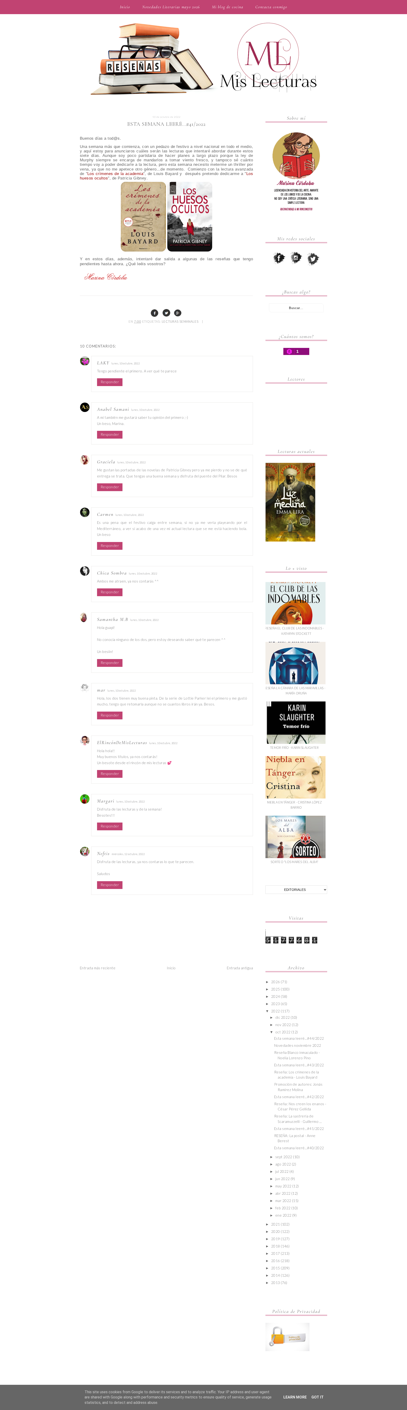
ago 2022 (283, 1164)
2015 (275, 1268)
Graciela (106, 462)
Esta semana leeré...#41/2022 (299, 1128)
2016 (275, 1261)
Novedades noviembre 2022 (297, 1045)
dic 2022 (282, 1017)
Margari (105, 801)
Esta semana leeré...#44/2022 (299, 1038)
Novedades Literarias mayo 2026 (171, 6)
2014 (275, 1275)
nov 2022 (283, 1025)
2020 (275, 1231)
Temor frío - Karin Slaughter (294, 748)
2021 (275, 1224)
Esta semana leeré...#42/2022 (299, 1097)
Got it (317, 1397)
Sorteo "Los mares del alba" (294, 862)
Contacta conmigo (271, 6)
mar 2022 (283, 1200)
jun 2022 (282, 1179)
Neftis (103, 853)
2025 (275, 989)
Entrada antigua (240, 968)
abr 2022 (283, 1193)
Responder (110, 382)
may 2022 (283, 1186)
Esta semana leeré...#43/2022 (299, 1065)
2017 (275, 1253)
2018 (275, 1246)
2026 (275, 982)
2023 (275, 1004)
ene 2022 (283, 1215)
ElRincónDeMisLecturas (122, 743)
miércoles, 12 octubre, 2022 (128, 854)
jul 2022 (282, 1171)
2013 (275, 1282)
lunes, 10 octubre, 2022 (125, 363)
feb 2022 (283, 1208)
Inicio (125, 6)
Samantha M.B (112, 619)
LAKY (103, 363)
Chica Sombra (112, 573)
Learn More (295, 1397)
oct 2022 (283, 1032)
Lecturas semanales (180, 321)
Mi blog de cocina (227, 6)
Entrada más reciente (97, 968)
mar (101, 690)
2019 (275, 1239)
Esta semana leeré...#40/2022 (299, 1148)
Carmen (105, 514)
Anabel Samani (113, 409)
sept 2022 (283, 1157)
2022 (275, 1011)
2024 (275, 996)
